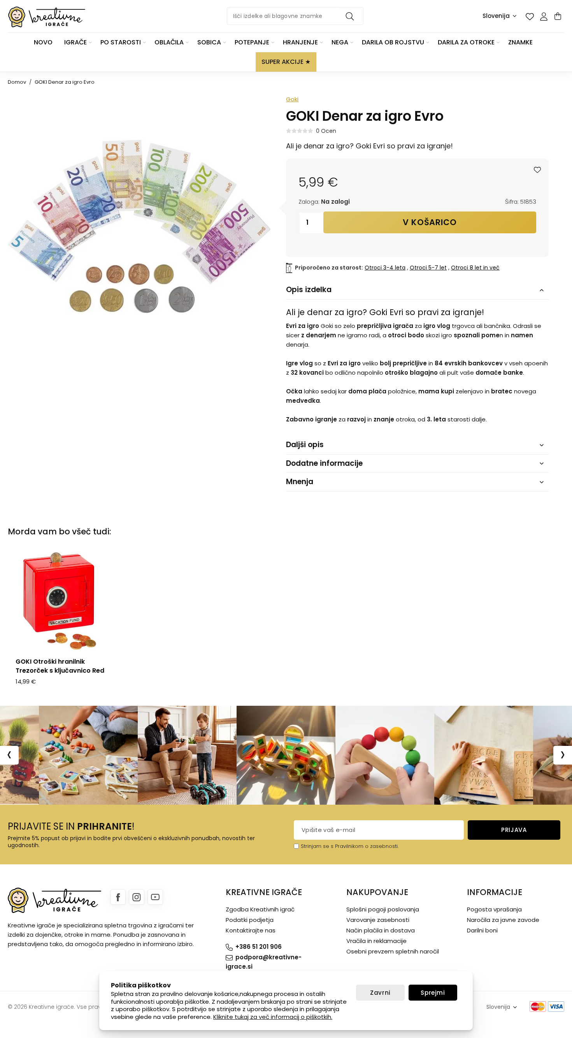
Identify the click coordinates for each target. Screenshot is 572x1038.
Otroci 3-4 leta (385, 267)
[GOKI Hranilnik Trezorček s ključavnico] (60, 601)
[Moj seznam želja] (529, 16)
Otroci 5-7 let (428, 267)
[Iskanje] (351, 16)
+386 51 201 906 (258, 947)
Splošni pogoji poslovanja (382, 909)
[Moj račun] (543, 16)
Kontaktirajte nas (250, 930)
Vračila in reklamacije (376, 941)
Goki (292, 99)
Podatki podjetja (250, 920)
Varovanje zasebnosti (377, 920)
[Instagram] (136, 897)
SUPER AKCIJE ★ (286, 61)
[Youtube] (155, 897)
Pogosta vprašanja (494, 909)
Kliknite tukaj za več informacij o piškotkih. (272, 1017)
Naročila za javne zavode (503, 920)
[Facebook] (118, 897)
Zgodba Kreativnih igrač (260, 909)
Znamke (520, 42)
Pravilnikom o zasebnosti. (366, 846)
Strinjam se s (317, 846)
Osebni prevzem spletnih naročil (392, 951)
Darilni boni (482, 930)
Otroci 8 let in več (475, 267)
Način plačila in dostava (380, 930)
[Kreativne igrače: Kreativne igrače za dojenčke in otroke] (47, 17)
